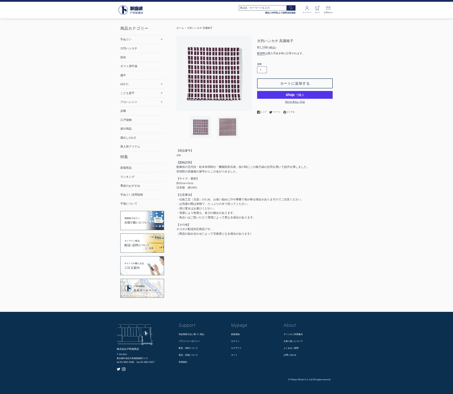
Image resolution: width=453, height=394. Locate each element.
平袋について (128, 203)
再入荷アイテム (130, 146)
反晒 (123, 110)
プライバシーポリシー (189, 341)
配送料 (261, 53)
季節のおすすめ (130, 185)
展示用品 (126, 128)
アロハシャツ (128, 102)
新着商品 (126, 167)
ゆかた (124, 84)
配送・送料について (188, 348)
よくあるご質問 (291, 348)
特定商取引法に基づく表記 (191, 334)
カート (234, 355)
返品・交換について (188, 355)
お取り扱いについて (293, 341)
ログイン (235, 341)
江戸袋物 (126, 119)
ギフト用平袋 (128, 66)
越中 (123, 75)
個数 (259, 64)
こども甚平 (127, 93)
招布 (123, 57)
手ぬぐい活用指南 (131, 194)
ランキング (127, 176)
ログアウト (236, 348)
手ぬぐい (126, 39)
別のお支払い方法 (295, 102)
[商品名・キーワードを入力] (291, 8)
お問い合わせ (290, 355)
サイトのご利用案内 (293, 334)
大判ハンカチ (128, 48)
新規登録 (235, 334)
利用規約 (183, 362)
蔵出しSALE (128, 137)
